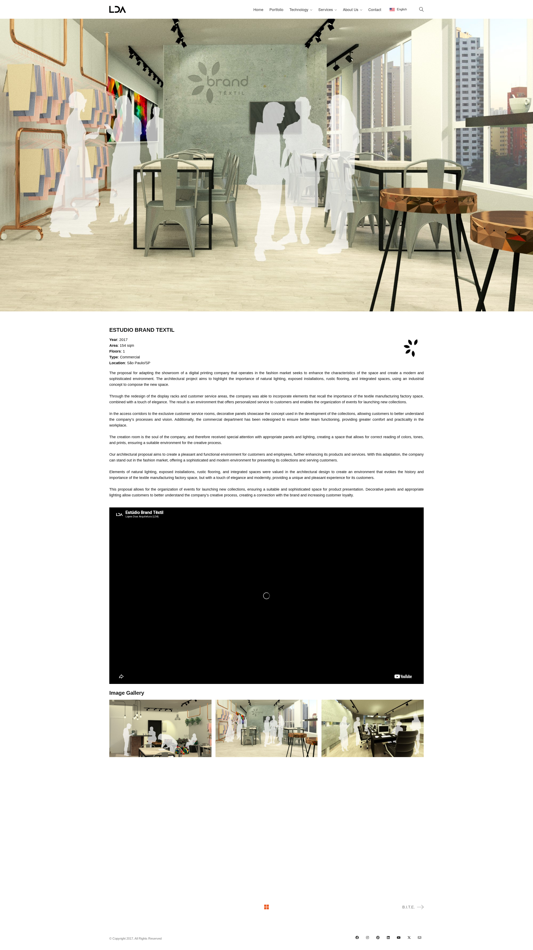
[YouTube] (399, 937)
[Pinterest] (378, 937)
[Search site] (421, 10)
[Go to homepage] (117, 9)
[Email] (419, 937)
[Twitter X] (409, 937)
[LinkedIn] (388, 937)
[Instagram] (367, 937)
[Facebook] (357, 937)
